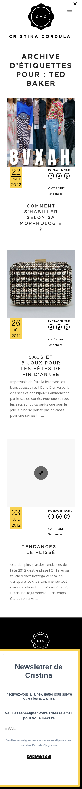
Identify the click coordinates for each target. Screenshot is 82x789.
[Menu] (69, 11)
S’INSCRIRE (38, 757)
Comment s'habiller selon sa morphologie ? (41, 217)
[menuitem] (69, 9)
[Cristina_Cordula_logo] (41, 21)
